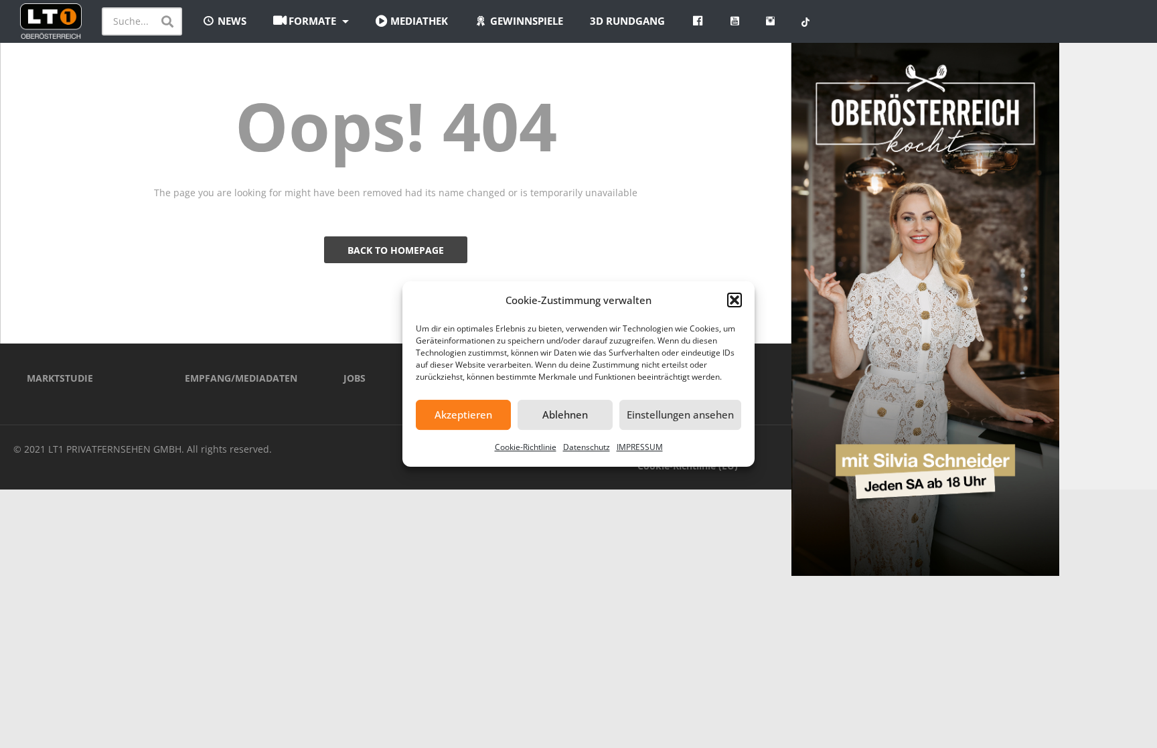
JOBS (354, 378)
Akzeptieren (463, 414)
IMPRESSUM (640, 447)
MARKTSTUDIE (60, 378)
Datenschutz (586, 447)
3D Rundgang (627, 20)
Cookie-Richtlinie (525, 447)
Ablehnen (565, 414)
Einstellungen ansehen (680, 414)
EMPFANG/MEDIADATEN (241, 378)
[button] (734, 300)
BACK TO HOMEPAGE (396, 250)
